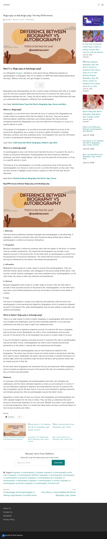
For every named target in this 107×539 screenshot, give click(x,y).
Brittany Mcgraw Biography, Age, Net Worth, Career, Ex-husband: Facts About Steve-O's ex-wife (91, 80)
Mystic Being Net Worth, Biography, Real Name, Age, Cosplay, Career (92, 114)
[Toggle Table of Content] (39, 85)
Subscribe (58, 463)
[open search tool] (99, 5)
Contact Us (7, 512)
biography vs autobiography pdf (52, 475)
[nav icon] (102, 5)
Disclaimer (7, 516)
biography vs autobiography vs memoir (44, 480)
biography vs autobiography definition (23, 475)
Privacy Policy (9, 519)
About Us (7, 508)
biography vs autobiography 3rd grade (27, 472)
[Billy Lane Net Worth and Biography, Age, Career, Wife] (64, 429)
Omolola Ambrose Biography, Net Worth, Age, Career (34, 178)
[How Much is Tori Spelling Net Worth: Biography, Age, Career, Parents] (39, 429)
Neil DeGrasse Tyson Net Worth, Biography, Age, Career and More (39, 104)
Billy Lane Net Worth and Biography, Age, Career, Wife (92, 157)
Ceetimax (8, 19)
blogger (19, 73)
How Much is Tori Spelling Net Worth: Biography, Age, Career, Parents (38, 439)
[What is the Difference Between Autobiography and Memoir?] (14, 429)
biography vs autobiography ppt (41, 478)
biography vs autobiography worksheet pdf (42, 483)
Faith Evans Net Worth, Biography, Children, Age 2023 (35, 143)
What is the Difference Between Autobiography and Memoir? (92, 129)
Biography (31, 19)
